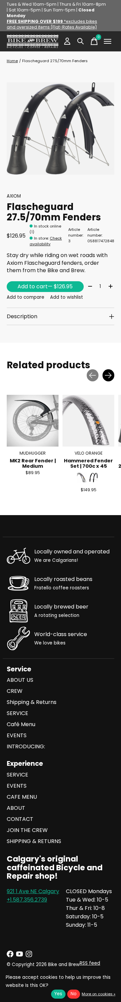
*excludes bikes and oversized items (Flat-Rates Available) (52, 24)
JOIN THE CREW (27, 830)
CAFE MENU (22, 797)
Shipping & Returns (31, 702)
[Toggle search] (80, 41)
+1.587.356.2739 (27, 900)
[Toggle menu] (107, 41)
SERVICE (17, 713)
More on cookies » (98, 994)
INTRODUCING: (26, 746)
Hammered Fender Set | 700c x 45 (88, 463)
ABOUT (16, 808)
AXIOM (14, 196)
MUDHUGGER (32, 453)
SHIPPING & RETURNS (34, 841)
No (74, 994)
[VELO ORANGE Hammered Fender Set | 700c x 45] (88, 421)
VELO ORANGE (89, 453)
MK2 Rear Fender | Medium (33, 463)
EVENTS (17, 735)
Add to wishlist (66, 297)
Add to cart (45, 286)
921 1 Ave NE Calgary (33, 891)
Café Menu (21, 724)
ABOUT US (20, 680)
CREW (15, 691)
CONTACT (20, 819)
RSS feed (90, 963)
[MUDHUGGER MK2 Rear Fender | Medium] (32, 421)
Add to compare (25, 297)
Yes (58, 994)
